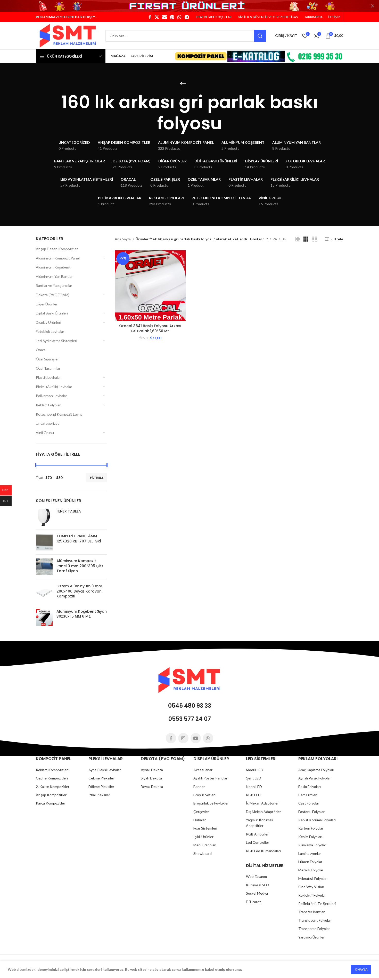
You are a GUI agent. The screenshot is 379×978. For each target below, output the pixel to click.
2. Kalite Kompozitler (52, 786)
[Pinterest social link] (172, 17)
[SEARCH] (260, 36)
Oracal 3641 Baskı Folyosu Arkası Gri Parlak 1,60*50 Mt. (150, 328)
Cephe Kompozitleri (52, 778)
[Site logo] (68, 35)
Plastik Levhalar (48, 377)
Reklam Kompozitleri (52, 770)
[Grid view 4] (314, 239)
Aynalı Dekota (152, 770)
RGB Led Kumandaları (263, 851)
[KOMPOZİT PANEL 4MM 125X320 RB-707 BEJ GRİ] (44, 542)
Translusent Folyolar (314, 920)
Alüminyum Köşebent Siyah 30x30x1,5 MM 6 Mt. (81, 614)
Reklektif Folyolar (312, 895)
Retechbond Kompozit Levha (59, 414)
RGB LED (253, 795)
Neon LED (254, 786)
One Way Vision (311, 887)
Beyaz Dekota (152, 786)
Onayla (361, 969)
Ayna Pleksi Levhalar (104, 770)
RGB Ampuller (257, 834)
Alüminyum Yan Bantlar (54, 276)
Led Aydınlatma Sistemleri (56, 340)
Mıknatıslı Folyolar (312, 878)
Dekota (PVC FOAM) (52, 295)
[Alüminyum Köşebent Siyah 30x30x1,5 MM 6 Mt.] (44, 617)
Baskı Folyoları (309, 786)
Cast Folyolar (308, 803)
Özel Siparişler (47, 359)
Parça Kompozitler (50, 803)
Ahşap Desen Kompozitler (57, 249)
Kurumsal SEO (257, 885)
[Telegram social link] (187, 17)
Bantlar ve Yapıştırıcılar (54, 285)
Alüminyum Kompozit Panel (58, 258)
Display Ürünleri (48, 322)
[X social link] (157, 17)
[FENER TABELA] (44, 517)
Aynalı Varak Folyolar (314, 778)
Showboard (202, 853)
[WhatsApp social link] (179, 17)
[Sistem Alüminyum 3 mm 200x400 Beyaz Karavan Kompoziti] (44, 592)
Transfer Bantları (311, 912)
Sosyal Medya (257, 893)
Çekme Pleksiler (101, 778)
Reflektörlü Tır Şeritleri (317, 903)
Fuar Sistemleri (205, 828)
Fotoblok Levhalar (50, 331)
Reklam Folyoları (48, 405)
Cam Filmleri (307, 795)
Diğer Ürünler (46, 304)
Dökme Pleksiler (101, 786)
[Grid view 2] (297, 239)
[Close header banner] (372, 6)
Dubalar (199, 820)
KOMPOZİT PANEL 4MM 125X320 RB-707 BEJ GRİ (78, 539)
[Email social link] (164, 17)
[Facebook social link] (150, 17)
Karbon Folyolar (310, 828)
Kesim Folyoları (310, 836)
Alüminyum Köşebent (53, 267)
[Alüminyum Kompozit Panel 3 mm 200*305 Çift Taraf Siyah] (44, 567)
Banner (199, 786)
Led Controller (257, 842)
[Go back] (183, 84)
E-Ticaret (253, 902)
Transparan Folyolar (314, 928)
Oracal (41, 350)
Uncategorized (48, 423)
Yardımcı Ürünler (311, 937)
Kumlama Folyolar (312, 845)
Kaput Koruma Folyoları (317, 820)
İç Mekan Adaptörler (262, 803)
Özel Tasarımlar (48, 368)
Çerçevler (201, 811)
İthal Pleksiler (99, 795)
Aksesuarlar (202, 770)
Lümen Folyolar (310, 861)
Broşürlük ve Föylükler (211, 803)
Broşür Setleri (204, 795)
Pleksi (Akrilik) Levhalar (54, 386)
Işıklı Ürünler (203, 836)
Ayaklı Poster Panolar (210, 778)
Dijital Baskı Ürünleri (52, 313)
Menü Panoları (204, 845)
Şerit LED (253, 778)
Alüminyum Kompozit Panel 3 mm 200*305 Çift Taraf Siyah (79, 565)
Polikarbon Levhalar (51, 395)
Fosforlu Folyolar (311, 811)
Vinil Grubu (45, 432)
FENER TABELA (68, 511)
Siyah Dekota (151, 778)
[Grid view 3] (305, 239)
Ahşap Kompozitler (51, 795)
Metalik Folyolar (310, 870)
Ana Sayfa (123, 239)
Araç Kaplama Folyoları (316, 770)
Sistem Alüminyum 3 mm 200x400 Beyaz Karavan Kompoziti (79, 591)
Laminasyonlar (309, 853)
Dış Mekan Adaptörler (263, 811)
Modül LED (254, 770)
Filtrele (96, 477)
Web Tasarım (256, 876)
